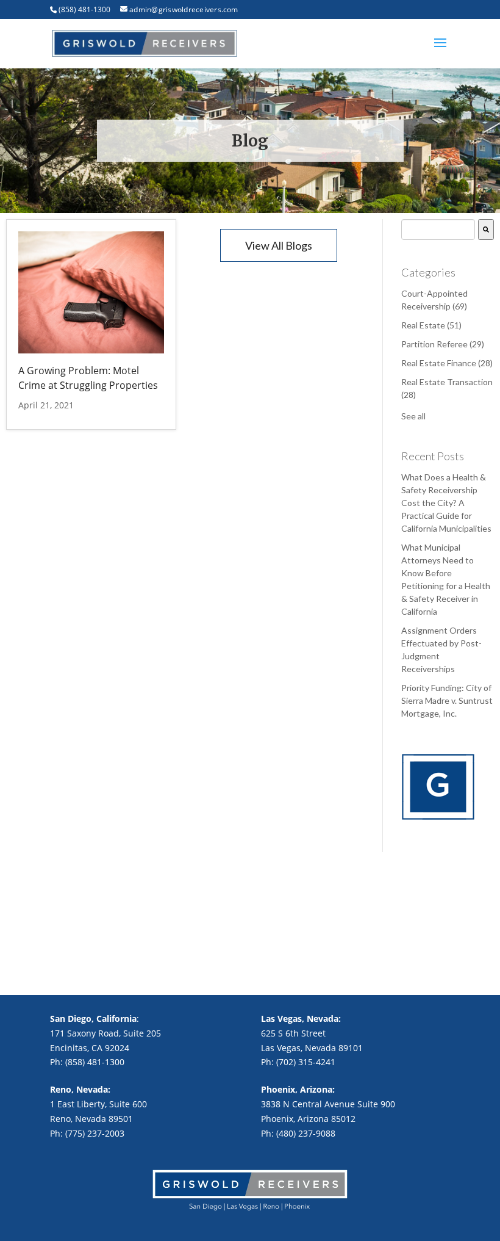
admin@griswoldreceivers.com (183, 9)
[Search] (486, 229)
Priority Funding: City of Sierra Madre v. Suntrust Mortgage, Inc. (447, 700)
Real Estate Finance (447, 363)
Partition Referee (442, 344)
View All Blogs (278, 245)
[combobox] (438, 229)
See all (413, 416)
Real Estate (431, 325)
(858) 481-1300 (84, 9)
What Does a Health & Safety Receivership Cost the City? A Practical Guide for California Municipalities (446, 503)
